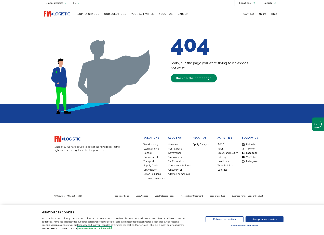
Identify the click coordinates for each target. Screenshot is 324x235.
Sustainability (175, 157)
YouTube (251, 157)
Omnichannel (150, 157)
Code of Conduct (217, 196)
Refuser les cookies (224, 219)
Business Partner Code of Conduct (247, 196)
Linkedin (250, 144)
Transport (148, 161)
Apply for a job (201, 144)
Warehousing (150, 144)
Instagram (252, 161)
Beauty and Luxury (228, 153)
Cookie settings (122, 196)
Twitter (250, 148)
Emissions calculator (154, 178)
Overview (173, 144)
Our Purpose (175, 148)
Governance (174, 153)
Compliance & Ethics (179, 165)
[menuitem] (88, 14)
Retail (220, 148)
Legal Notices (142, 196)
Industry (222, 157)
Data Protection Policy (164, 196)
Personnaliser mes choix (244, 225)
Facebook (251, 153)
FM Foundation (176, 161)
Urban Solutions (152, 174)
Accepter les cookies (264, 219)
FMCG (221, 144)
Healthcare (223, 161)
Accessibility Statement (192, 196)
